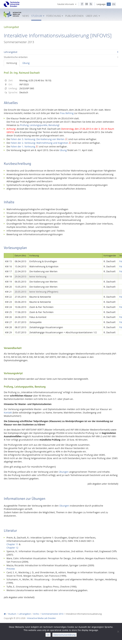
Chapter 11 (12, 544)
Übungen (64, 471)
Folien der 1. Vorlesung (23, 146)
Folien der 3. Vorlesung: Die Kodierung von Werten (37, 139)
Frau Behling (67, 113)
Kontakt (8, 412)
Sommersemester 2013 (52, 614)
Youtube (86, 4)
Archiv (36, 614)
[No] (118, 631)
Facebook (82, 4)
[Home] (5, 614)
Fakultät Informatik (65, 4)
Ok (48, 634)
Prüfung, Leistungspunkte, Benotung (39, 125)
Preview (11, 568)
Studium (12, 614)
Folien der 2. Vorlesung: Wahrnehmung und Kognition (39, 142)
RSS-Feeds (90, 4)
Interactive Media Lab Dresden (12, 14)
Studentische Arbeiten (16, 57)
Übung (26, 63)
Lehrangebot (10, 51)
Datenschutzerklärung (64, 634)
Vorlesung (11, 63)
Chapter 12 (12, 547)
